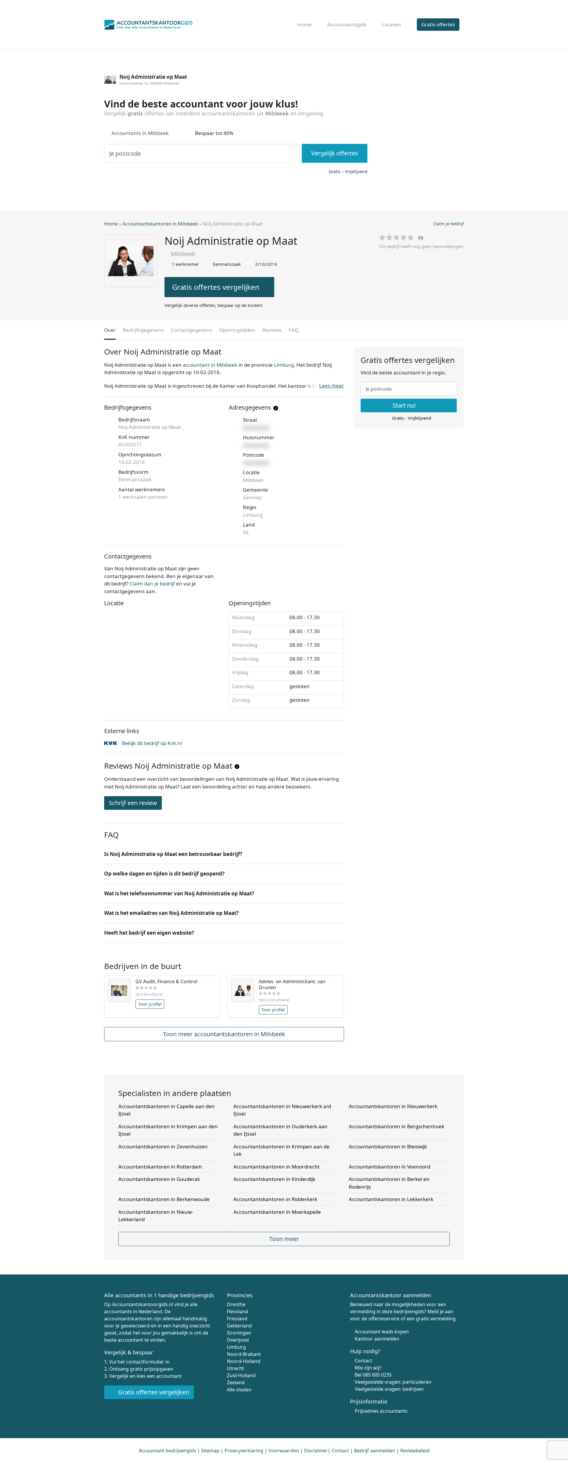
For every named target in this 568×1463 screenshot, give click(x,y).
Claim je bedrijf (448, 223)
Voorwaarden (283, 1450)
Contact (363, 1360)
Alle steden (239, 1389)
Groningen (239, 1333)
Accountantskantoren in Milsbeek (160, 224)
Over (110, 329)
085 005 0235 (377, 1375)
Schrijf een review (133, 803)
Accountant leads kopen (382, 1331)
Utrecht (235, 1368)
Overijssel (238, 1340)
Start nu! (405, 405)
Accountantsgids (346, 24)
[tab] (224, 854)
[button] (224, 854)
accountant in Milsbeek (210, 364)
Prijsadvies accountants (381, 1411)
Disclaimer (316, 1450)
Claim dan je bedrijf (152, 583)
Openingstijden (237, 329)
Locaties (391, 24)
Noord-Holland (243, 1361)
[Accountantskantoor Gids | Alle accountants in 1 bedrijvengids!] (148, 23)
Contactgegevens (191, 329)
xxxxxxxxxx (256, 427)
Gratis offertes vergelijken (215, 287)
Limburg (284, 364)
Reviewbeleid (415, 1450)
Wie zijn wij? (368, 1367)
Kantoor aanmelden (377, 1338)
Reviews (272, 329)
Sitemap (210, 1450)
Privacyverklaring (244, 1450)
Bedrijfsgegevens (143, 329)
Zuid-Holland (241, 1375)
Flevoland (237, 1311)
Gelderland (239, 1325)
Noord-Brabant (244, 1354)
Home (304, 24)
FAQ (293, 329)
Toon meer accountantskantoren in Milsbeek (224, 1034)
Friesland (237, 1318)
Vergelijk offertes (334, 153)
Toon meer (284, 1239)
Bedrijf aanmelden (374, 1450)
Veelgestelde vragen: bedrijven (389, 1389)
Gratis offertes (438, 24)
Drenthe (236, 1304)
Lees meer (331, 385)
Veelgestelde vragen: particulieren (393, 1382)
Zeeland (236, 1382)
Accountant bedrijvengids (167, 1450)
